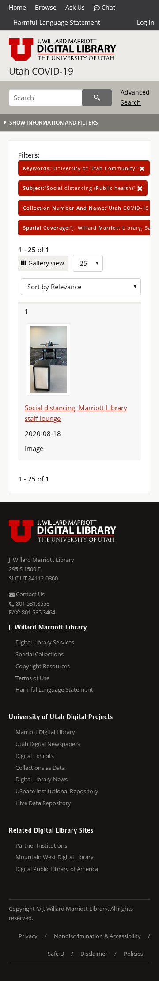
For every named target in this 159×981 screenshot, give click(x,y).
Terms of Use (32, 678)
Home (17, 7)
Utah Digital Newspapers (47, 744)
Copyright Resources (42, 666)
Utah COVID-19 (41, 71)
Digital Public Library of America (56, 869)
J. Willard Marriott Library (41, 560)
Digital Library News (41, 779)
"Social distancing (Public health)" (80, 188)
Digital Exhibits (34, 756)
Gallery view (45, 263)
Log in (146, 22)
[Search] (97, 97)
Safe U (56, 954)
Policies (133, 954)
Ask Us (75, 7)
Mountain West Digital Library (54, 857)
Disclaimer (93, 954)
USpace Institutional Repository (56, 791)
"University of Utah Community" (81, 168)
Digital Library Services (44, 642)
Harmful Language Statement (56, 22)
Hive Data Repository (43, 803)
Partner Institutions (41, 845)
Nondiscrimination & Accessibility (97, 936)
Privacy (28, 936)
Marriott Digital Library (45, 732)
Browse (46, 7)
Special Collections (39, 654)
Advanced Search (135, 97)
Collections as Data (40, 768)
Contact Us (30, 594)
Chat (107, 7)
